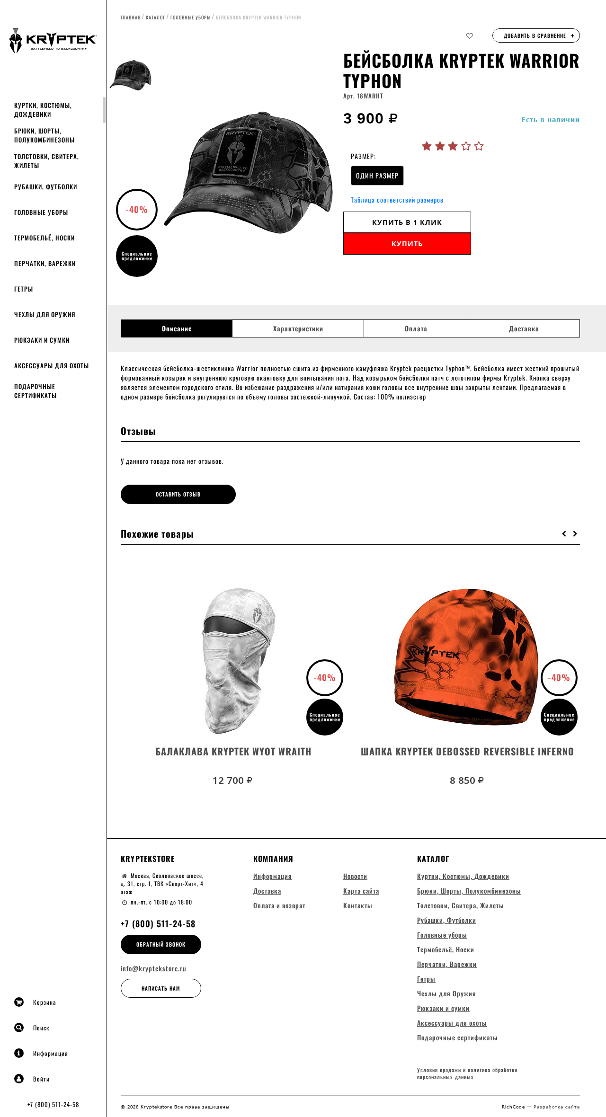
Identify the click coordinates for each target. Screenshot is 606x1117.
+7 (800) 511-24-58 (53, 1104)
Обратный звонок (161, 944)
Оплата (416, 328)
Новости (355, 876)
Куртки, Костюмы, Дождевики (43, 109)
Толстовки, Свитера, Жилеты (46, 160)
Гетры (23, 288)
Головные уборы (41, 212)
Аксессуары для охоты (51, 365)
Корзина (44, 1002)
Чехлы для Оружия (44, 314)
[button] (564, 533)
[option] (248, 168)
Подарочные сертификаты (35, 390)
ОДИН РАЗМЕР (377, 175)
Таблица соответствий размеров (397, 199)
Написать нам (161, 988)
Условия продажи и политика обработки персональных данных (467, 1073)
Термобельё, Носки (44, 237)
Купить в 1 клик (407, 222)
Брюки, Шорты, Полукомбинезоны (44, 135)
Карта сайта (361, 890)
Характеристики (298, 328)
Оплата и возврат (279, 905)
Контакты (358, 905)
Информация (50, 1053)
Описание (177, 328)
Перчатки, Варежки (45, 263)
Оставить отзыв (178, 494)
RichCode (514, 1106)
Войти (41, 1078)
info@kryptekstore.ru (154, 968)
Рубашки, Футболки (45, 186)
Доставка (524, 328)
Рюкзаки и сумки (42, 340)
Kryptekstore (148, 858)
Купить (407, 243)
